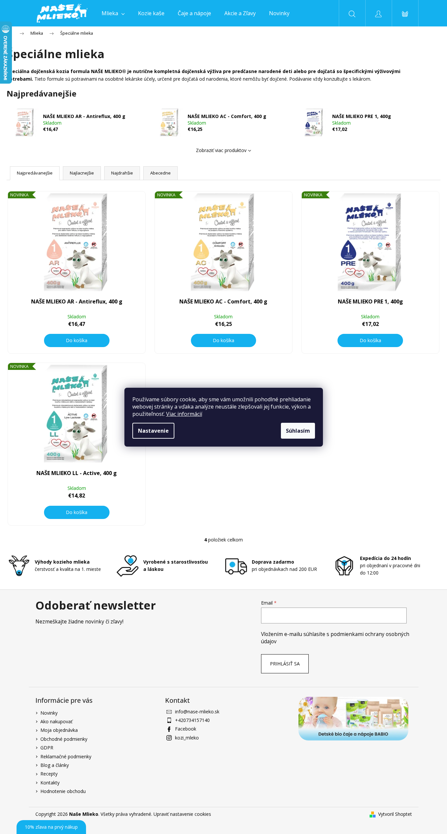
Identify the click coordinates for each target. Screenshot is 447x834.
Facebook (185, 729)
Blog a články (54, 765)
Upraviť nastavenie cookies (182, 814)
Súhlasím (298, 430)
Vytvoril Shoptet (395, 814)
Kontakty (50, 782)
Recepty (49, 774)
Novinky (49, 713)
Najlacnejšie (82, 173)
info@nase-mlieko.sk (197, 711)
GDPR (46, 747)
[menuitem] (113, 13)
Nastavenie (153, 430)
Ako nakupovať (56, 721)
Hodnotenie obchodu (63, 791)
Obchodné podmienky (63, 739)
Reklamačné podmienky (65, 756)
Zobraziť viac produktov (221, 150)
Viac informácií (184, 413)
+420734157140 (192, 720)
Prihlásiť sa (285, 663)
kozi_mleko (187, 738)
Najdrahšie (122, 173)
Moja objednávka (59, 730)
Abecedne (160, 173)
